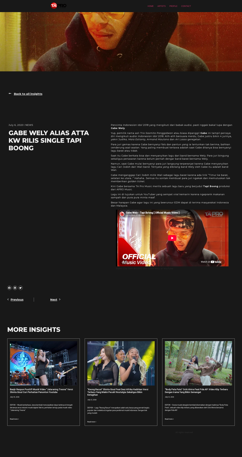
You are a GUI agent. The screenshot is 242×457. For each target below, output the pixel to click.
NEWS (29, 125)
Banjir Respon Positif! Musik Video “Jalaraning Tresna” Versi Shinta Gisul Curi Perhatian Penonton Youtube (41, 390)
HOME (151, 6)
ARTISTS (161, 6)
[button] (25, 94)
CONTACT (186, 6)
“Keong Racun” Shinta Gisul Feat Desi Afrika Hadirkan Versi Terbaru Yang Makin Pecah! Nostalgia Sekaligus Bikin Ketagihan (117, 392)
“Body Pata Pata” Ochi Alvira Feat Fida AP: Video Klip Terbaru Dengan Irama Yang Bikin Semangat (196, 390)
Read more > (14, 419)
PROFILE (173, 6)
